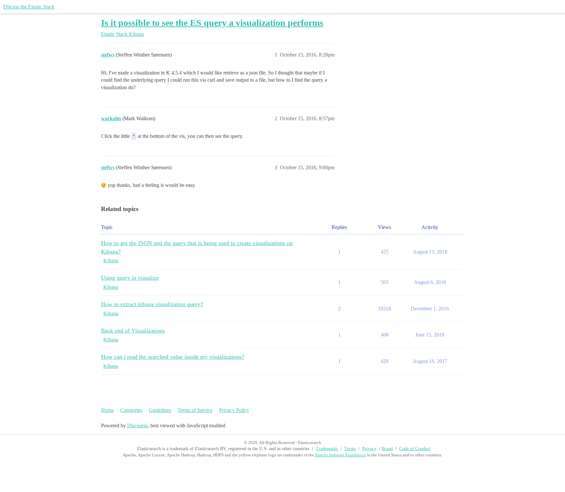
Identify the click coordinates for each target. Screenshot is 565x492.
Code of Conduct (415, 448)
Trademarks (327, 448)
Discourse (137, 425)
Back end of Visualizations (133, 330)
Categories (131, 410)
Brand (387, 448)
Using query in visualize (130, 277)
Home (107, 410)
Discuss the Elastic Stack (29, 6)
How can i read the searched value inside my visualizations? (172, 356)
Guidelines (160, 410)
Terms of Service (195, 410)
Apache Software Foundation (340, 454)
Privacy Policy (234, 410)
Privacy (369, 448)
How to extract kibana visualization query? (152, 304)
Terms (350, 448)
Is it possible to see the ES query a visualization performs (212, 23)
